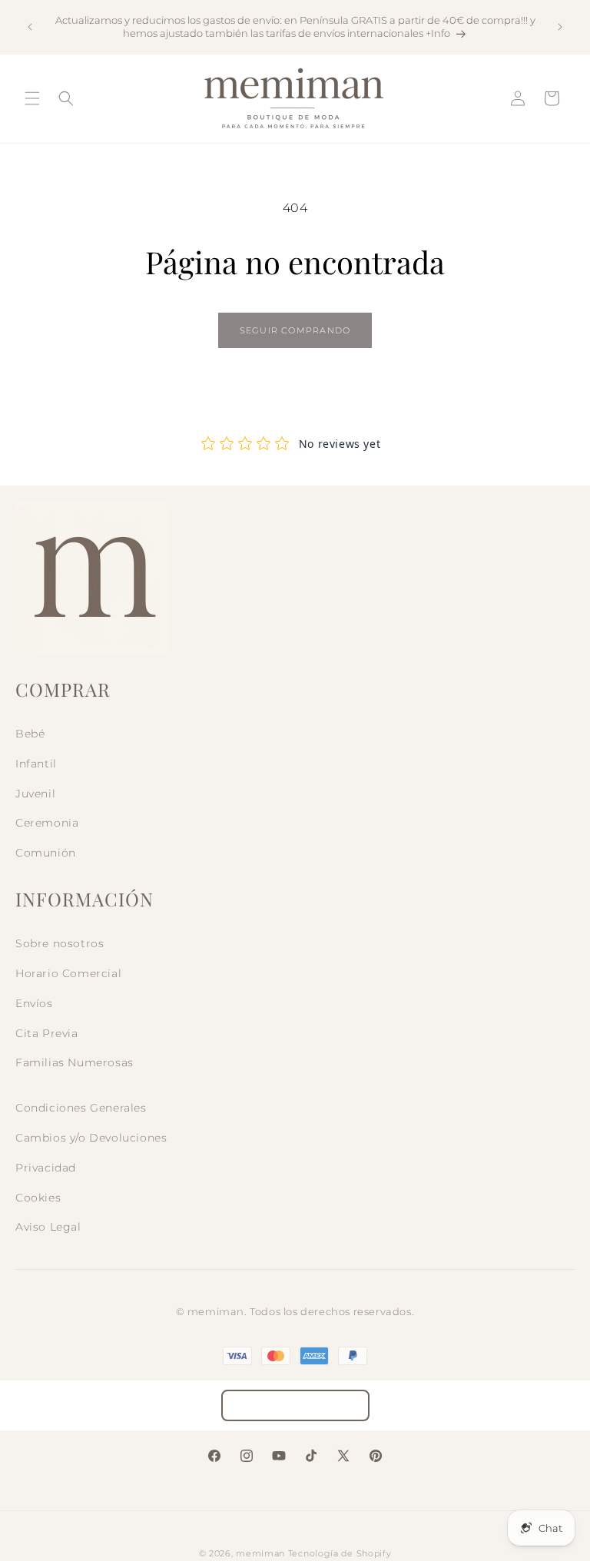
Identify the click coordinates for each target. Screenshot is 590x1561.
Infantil (36, 764)
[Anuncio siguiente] (560, 27)
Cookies (38, 1198)
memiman (260, 1553)
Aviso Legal (48, 1227)
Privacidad (45, 1168)
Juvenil (35, 793)
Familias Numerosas (74, 1062)
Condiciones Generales (81, 1108)
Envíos (34, 1003)
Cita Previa (46, 1033)
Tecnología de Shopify (340, 1553)
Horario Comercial (68, 973)
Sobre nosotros (59, 943)
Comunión (45, 853)
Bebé (30, 734)
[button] (32, 98)
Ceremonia (46, 823)
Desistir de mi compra (295, 1405)
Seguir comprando (295, 330)
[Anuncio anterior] (30, 27)
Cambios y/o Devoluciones (91, 1138)
